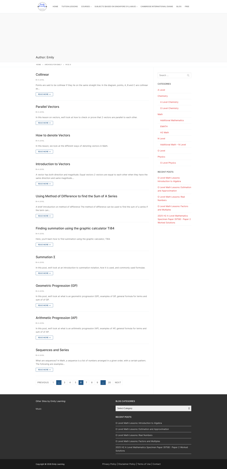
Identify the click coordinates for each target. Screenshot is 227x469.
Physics (161, 156)
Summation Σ (45, 257)
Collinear (42, 74)
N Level (161, 138)
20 (109, 382)
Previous (43, 382)
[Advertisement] (113, 35)
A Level (40, 80)
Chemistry (163, 96)
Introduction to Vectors (53, 164)
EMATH (164, 126)
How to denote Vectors (53, 135)
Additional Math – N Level (173, 144)
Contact (157, 464)
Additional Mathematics (172, 120)
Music (39, 408)
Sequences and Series (52, 350)
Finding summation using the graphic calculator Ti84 (75, 228)
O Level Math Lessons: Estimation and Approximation (174, 189)
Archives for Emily (53, 64)
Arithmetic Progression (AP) (56, 318)
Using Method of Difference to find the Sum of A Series (76, 196)
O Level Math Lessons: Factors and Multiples (173, 208)
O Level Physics (168, 162)
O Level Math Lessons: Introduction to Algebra (169, 179)
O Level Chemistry (169, 108)
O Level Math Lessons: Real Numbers (171, 198)
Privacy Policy (109, 464)
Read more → (44, 94)
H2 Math (164, 132)
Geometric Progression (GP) (57, 286)
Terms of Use (144, 464)
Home (38, 64)
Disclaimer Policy (126, 464)
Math (160, 114)
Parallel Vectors (47, 107)
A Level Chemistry (169, 102)
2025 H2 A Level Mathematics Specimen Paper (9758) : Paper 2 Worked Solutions (174, 219)
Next (118, 382)
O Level (161, 150)
